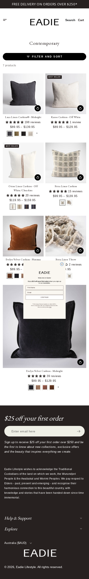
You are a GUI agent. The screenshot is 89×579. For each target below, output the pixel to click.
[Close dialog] (62, 264)
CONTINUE (45, 297)
